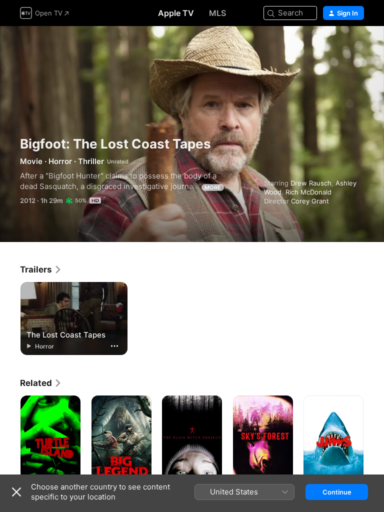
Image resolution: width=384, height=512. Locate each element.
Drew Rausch (311, 183)
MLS (217, 13)
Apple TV (176, 13)
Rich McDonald (309, 192)
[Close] (16, 492)
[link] (41, 269)
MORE (212, 187)
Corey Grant (310, 201)
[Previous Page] (10, 440)
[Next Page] (374, 440)
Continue (337, 492)
